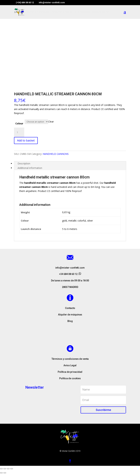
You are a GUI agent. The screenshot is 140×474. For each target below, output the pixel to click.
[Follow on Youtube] (77, 336)
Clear (51, 121)
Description (24, 163)
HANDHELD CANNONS (56, 153)
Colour (19, 123)
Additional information (30, 168)
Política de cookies (70, 378)
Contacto (70, 308)
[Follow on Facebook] (63, 336)
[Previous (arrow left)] (1, 472)
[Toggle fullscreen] (8, 468)
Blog (70, 321)
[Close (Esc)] (1, 468)
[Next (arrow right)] (4, 472)
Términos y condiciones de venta (70, 359)
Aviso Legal (70, 365)
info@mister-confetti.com (70, 267)
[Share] (4, 468)
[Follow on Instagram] (70, 336)
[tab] (70, 163)
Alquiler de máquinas (70, 314)
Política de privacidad (70, 372)
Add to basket (26, 140)
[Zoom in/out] (11, 468)
